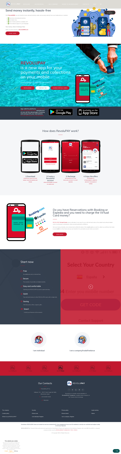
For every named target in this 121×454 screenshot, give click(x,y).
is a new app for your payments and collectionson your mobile (46, 69)
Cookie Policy (11, 452)
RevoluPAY (26, 4)
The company (5, 410)
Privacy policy (65, 410)
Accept (6, 451)
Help (94, 4)
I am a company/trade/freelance (82, 351)
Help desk (45, 400)
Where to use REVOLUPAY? (70, 4)
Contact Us (42, 88)
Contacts (86, 4)
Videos (93, 413)
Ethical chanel (65, 413)
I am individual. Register (37, 416)
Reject (10, 451)
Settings (16, 451)
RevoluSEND (11, 15)
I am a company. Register (68, 416)
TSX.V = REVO (74, 430)
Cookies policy (5, 413)
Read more (59, 234)
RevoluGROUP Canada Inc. (69, 395)
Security (34, 410)
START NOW (12, 33)
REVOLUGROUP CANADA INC (63, 430)
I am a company (53, 4)
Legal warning (94, 410)
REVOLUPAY (60, 222)
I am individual (39, 4)
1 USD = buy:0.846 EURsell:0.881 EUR (109, 12)
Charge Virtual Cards (60, 88)
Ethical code (35, 413)
